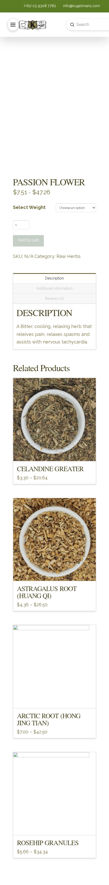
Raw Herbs (69, 256)
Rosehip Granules (48, 842)
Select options (54, 453)
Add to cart (28, 240)
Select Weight (29, 207)
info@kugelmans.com (81, 6)
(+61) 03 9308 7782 (40, 6)
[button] (13, 25)
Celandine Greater (50, 468)
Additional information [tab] (54, 288)
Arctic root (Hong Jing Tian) (48, 719)
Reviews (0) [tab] (54, 299)
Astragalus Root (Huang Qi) (47, 592)
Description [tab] (54, 278)
